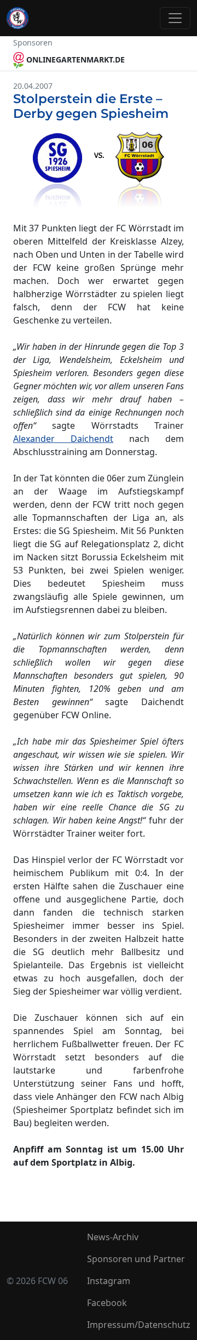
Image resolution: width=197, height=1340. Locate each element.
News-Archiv (112, 1237)
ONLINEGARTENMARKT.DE (74, 59)
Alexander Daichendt (63, 439)
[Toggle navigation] (175, 18)
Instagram (108, 1281)
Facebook (107, 1303)
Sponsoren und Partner (136, 1259)
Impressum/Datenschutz (138, 1325)
